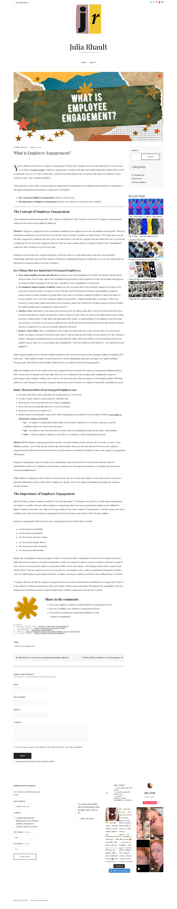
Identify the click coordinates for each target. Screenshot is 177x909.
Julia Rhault (88, 46)
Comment (17, 722)
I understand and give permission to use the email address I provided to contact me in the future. (27, 822)
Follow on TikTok (150, 803)
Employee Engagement (42, 630)
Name (16, 684)
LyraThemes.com (42, 900)
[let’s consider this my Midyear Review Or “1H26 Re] (126, 828)
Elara (15, 900)
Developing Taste (138, 175)
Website (17, 710)
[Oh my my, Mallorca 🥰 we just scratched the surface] (112, 855)
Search (135, 150)
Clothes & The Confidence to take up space (101, 657)
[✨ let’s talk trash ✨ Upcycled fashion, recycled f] (112, 828)
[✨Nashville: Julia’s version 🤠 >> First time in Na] (126, 841)
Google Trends (37, 170)
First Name (22, 832)
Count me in (25, 857)
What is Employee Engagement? (53, 626)
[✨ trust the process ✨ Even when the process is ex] (126, 814)
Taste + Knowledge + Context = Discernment (145, 216)
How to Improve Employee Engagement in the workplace (52, 632)
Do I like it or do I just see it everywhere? (144, 259)
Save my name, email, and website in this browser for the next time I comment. (49, 747)
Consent (17, 813)
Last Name (22, 844)
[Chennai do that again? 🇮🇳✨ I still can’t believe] (112, 841)
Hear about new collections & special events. (35, 762)
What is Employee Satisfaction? (50, 628)
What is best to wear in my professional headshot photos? (43, 657)
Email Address (20, 697)
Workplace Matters (20, 147)
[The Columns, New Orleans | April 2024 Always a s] (126, 855)
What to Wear (137, 178)
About (93, 62)
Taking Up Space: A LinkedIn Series (142, 279)
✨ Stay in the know (21, 2)
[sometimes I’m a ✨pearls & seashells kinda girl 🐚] (112, 814)
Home (83, 62)
